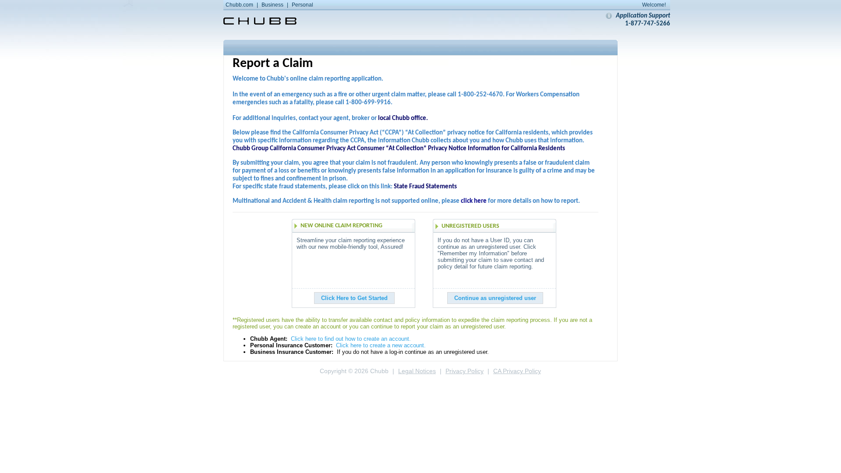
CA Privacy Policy (517, 371)
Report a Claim (273, 64)
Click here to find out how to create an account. (351, 338)
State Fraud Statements (425, 187)
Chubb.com (239, 5)
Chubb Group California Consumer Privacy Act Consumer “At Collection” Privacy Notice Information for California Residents (399, 148)
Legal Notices (417, 371)
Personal (302, 5)
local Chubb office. (403, 118)
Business (272, 5)
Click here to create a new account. (381, 345)
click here (474, 201)
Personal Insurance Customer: (291, 345)
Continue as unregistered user (495, 298)
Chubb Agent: (268, 338)
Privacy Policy (464, 371)
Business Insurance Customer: (291, 352)
